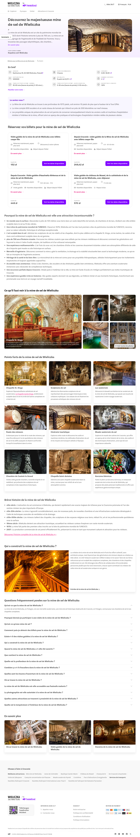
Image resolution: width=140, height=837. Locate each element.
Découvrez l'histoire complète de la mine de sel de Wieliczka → (30, 534)
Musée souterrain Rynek (62, 777)
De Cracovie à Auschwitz (117, 774)
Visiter (32, 11)
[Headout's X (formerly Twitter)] (130, 834)
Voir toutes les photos (125, 346)
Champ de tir (101, 774)
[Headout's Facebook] (127, 834)
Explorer (13, 11)
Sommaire (5, 37)
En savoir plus (13, 44)
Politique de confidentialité (83, 813)
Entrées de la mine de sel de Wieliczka (84, 589)
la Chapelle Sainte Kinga (24, 394)
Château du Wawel (87, 774)
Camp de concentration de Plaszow (37, 777)
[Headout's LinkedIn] (115, 834)
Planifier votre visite (15, 89)
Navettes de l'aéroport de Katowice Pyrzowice (85, 781)
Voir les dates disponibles (54, 163)
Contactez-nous (48, 813)
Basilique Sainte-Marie (69, 774)
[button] (43, 322)
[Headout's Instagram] (119, 834)
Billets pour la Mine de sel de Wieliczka (21, 61)
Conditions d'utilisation (81, 816)
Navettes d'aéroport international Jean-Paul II (49, 781)
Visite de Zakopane (15, 777)
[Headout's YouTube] (123, 834)
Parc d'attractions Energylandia (95, 777)
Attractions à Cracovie (46, 11)
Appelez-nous (48, 809)
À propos (23, 11)
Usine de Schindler (51, 774)
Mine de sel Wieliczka (34, 774)
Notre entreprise (79, 809)
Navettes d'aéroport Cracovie (18, 781)
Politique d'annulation (81, 820)
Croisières (77, 777)
